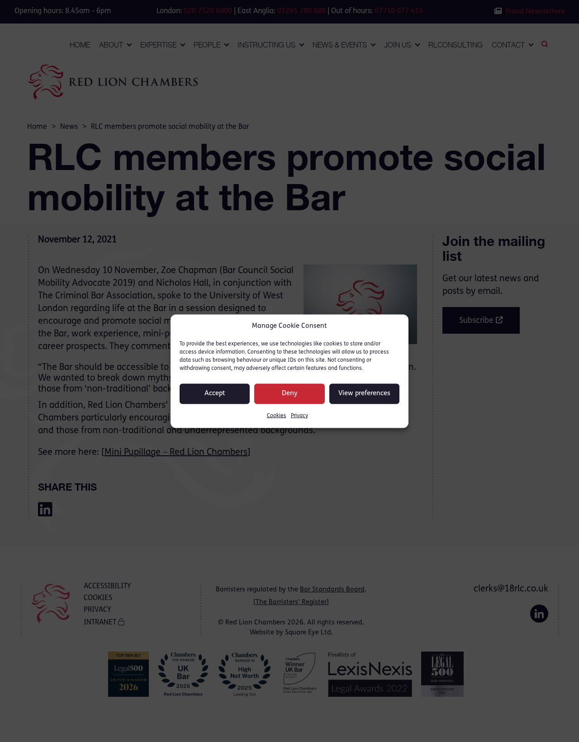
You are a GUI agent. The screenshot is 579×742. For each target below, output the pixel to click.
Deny (290, 393)
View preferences (364, 393)
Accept (214, 393)
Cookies (276, 415)
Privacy (299, 415)
